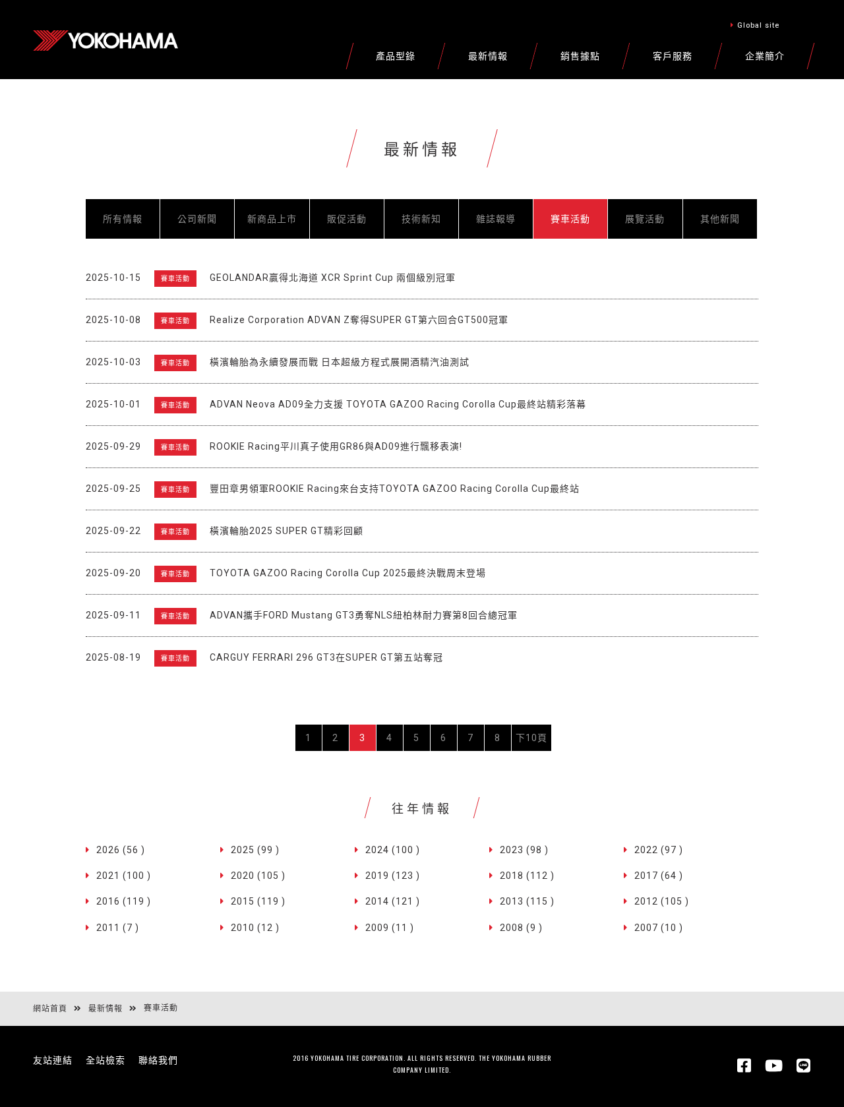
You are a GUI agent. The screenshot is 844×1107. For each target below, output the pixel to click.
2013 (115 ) (527, 901)
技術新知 (421, 219)
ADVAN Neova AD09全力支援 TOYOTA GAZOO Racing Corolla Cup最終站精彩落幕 (398, 404)
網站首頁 (50, 1008)
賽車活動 (570, 219)
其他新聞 (720, 219)
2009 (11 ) (389, 927)
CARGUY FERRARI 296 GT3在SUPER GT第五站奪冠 (326, 657)
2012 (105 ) (661, 901)
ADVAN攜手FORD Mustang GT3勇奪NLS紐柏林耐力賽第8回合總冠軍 (364, 615)
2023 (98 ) (524, 850)
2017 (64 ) (658, 875)
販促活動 (347, 219)
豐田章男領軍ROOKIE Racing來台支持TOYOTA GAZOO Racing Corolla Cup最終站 (395, 488)
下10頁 (531, 738)
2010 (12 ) (255, 927)
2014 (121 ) (392, 901)
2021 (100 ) (123, 875)
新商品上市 (272, 219)
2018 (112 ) (527, 875)
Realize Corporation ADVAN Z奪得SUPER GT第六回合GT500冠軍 (359, 319)
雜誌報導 (496, 219)
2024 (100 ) (392, 850)
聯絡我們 (158, 1060)
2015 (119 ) (258, 901)
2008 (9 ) (521, 927)
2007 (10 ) (658, 927)
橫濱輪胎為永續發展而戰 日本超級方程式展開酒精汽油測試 (339, 362)
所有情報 (122, 219)
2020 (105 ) (258, 875)
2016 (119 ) (123, 901)
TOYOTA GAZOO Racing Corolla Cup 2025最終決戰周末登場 (348, 573)
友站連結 (53, 1060)
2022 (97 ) (658, 850)
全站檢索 (105, 1060)
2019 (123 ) (392, 875)
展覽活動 (645, 219)
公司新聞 (197, 219)
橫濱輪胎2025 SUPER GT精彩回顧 (286, 530)
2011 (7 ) (117, 927)
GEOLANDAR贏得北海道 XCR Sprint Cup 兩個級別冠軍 (333, 277)
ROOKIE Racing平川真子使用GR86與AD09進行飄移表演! (336, 446)
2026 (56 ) (120, 850)
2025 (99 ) (255, 850)
